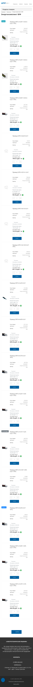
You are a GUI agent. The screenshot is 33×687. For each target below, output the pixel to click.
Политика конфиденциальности (16, 681)
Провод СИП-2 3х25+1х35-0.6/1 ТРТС (18, 394)
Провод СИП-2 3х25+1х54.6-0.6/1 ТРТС (18, 60)
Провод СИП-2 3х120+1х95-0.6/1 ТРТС (18, 470)
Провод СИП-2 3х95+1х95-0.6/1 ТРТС (18, 546)
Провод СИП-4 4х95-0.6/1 (18, 319)
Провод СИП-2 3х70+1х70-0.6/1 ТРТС (18, 584)
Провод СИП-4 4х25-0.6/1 (20, 136)
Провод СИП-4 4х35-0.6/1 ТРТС (18, 508)
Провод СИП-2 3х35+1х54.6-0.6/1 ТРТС (18, 22)
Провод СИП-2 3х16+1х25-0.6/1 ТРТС (18, 432)
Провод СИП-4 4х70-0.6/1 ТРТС (18, 356)
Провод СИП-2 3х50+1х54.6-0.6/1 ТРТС (18, 98)
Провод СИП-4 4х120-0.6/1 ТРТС (21, 246)
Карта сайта (16, 684)
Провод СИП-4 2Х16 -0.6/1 (21, 172)
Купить (14, 53)
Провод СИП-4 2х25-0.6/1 (18, 283)
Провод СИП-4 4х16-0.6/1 (20, 208)
